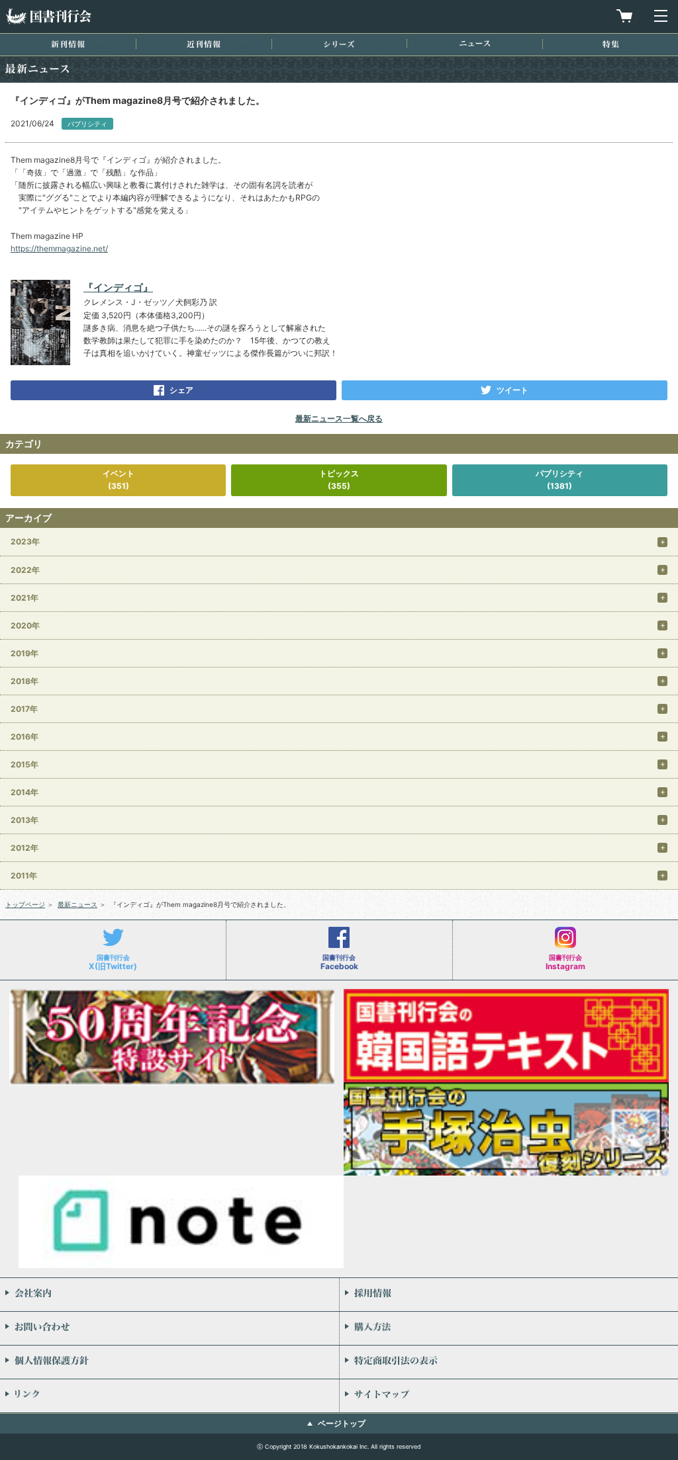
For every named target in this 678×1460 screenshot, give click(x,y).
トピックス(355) (339, 479)
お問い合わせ (169, 1328)
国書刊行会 (48, 16)
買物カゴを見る (624, 15)
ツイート (512, 390)
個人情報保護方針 (169, 1362)
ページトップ (341, 1423)
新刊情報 (68, 44)
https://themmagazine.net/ (59, 248)
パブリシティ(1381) (559, 479)
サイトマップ (509, 1395)
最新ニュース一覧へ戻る (339, 418)
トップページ (25, 904)
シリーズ (339, 44)
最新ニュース (77, 904)
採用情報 (509, 1294)
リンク (169, 1395)
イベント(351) (118, 479)
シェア (181, 390)
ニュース (475, 43)
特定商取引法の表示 (509, 1362)
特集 (611, 44)
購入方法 (509, 1328)
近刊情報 (203, 44)
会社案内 (169, 1294)
